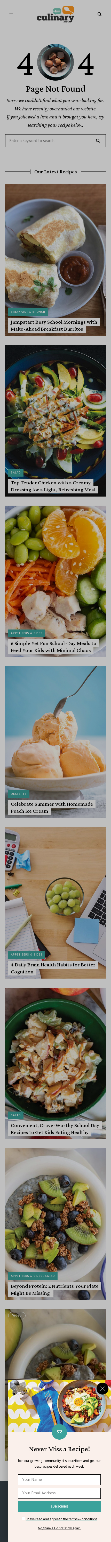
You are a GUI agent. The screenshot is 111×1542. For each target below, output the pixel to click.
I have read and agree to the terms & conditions (61, 1519)
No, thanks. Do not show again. (59, 1528)
